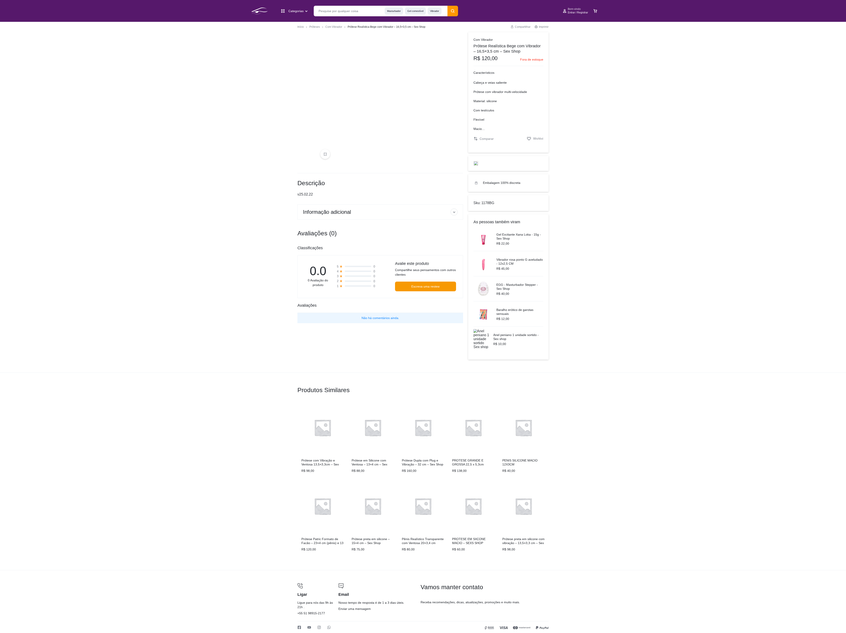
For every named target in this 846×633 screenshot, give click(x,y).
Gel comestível (415, 11)
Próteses (314, 26)
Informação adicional (327, 212)
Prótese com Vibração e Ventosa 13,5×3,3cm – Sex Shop (320, 464)
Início (300, 26)
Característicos (483, 72)
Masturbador (394, 11)
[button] (483, 139)
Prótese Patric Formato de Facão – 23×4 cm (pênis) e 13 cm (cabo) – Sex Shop (322, 543)
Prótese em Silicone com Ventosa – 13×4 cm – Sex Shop (369, 464)
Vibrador (434, 11)
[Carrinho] (595, 11)
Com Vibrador (333, 26)
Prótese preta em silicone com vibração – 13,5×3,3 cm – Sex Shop (523, 543)
